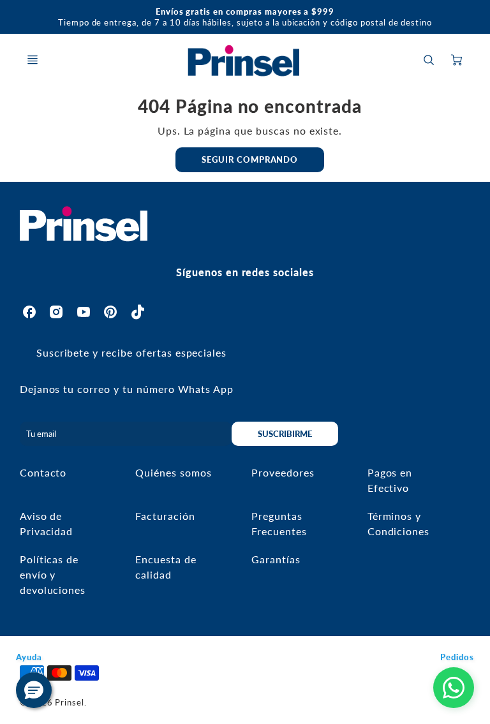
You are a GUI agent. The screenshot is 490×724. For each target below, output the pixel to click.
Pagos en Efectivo (390, 480)
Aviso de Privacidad (46, 523)
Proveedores (283, 472)
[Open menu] (32, 60)
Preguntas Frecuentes (279, 523)
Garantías (276, 559)
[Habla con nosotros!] (453, 687)
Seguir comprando (250, 159)
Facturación (165, 516)
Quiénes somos (173, 472)
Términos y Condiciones (399, 523)
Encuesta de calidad (166, 566)
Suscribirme (285, 434)
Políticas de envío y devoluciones (53, 574)
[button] (34, 690)
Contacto (43, 472)
